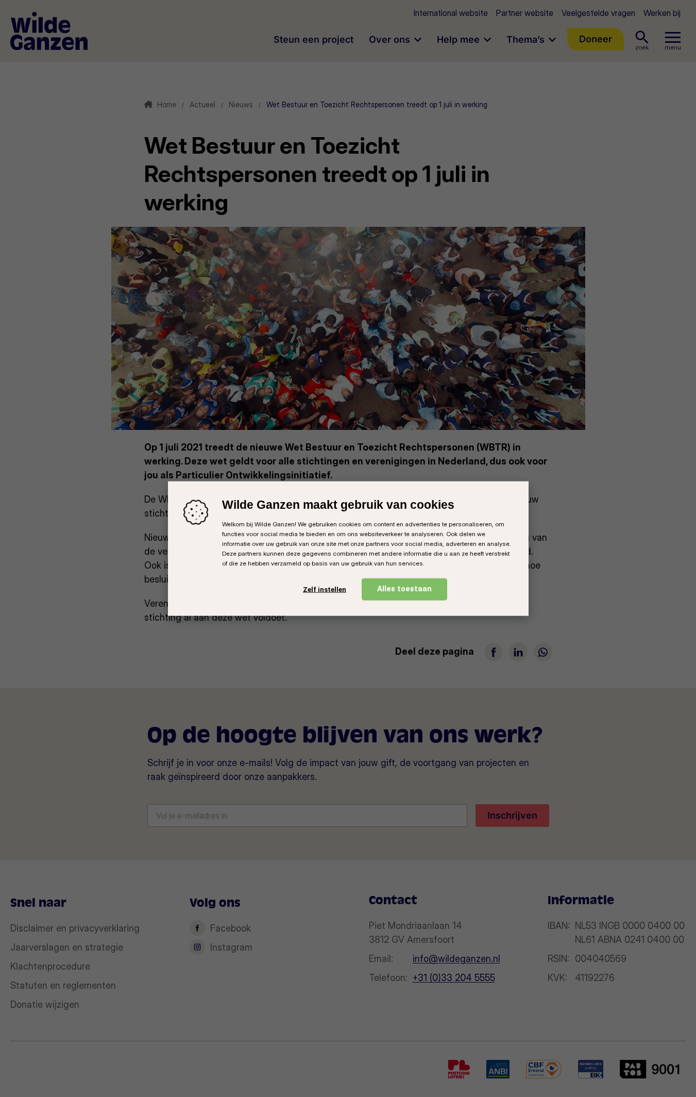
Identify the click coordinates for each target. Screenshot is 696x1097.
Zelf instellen (324, 589)
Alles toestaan (404, 588)
